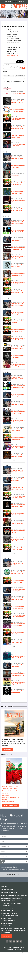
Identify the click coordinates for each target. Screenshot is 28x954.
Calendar (15, 1)
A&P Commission (8, 923)
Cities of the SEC (8, 910)
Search (20, 1)
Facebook (7, 941)
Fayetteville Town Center (10, 915)
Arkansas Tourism (8, 908)
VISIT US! (4, 886)
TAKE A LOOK (7, 749)
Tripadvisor (14, 941)
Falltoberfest (6, 799)
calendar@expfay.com (13, 55)
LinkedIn (21, 941)
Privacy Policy (21, 869)
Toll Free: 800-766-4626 (9, 892)
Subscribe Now (13, 874)
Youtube (17, 941)
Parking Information (9, 920)
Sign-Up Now (6, 936)
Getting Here (7, 918)
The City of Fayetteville (10, 913)
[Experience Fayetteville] (19, 6)
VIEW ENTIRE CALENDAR (10, 805)
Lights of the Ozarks (8, 801)
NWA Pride (5, 793)
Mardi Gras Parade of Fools (10, 786)
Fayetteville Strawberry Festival (11, 791)
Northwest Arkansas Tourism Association (12, 904)
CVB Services (8, 1)
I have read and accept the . (13, 869)
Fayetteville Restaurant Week (11, 797)
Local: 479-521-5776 (7, 889)
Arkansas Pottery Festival (9, 788)
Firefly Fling (5, 795)
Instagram (10, 941)
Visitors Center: (6, 898)
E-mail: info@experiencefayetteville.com (14, 895)
